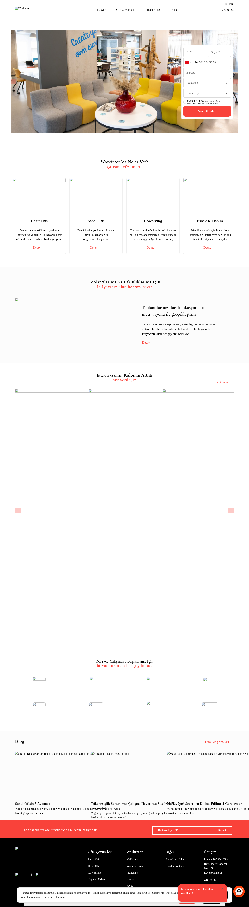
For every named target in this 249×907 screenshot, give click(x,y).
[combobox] (191, 62)
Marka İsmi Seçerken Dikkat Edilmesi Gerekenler (204, 803)
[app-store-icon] (23, 874)
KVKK (190, 101)
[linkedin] (43, 863)
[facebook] (16, 863)
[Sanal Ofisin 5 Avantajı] (67, 774)
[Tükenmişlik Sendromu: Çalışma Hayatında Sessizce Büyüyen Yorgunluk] (143, 774)
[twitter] (23, 863)
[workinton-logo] (22, 8)
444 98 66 (210, 879)
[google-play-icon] (44, 874)
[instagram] (30, 863)
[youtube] (36, 863)
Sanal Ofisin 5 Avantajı (32, 803)
